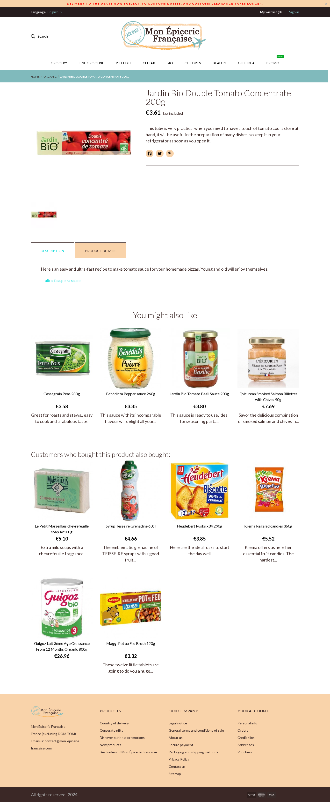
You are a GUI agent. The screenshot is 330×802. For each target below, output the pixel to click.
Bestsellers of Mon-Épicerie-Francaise (128, 752)
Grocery (59, 63)
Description (52, 251)
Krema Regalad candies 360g (268, 526)
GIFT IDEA (248, 60)
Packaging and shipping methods (193, 752)
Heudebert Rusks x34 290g (199, 526)
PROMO (274, 60)
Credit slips (246, 737)
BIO (170, 63)
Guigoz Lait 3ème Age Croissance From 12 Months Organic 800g (62, 646)
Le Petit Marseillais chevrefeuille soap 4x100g (62, 529)
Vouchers (244, 752)
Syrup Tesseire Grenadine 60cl (131, 526)
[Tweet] (160, 153)
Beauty (219, 63)
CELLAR (149, 63)
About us (176, 737)
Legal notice (178, 723)
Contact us (177, 766)
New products (110, 745)
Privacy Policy (179, 759)
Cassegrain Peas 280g (61, 393)
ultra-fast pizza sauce (62, 280)
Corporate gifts (111, 730)
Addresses (245, 745)
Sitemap (175, 774)
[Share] (149, 153)
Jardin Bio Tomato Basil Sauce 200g (199, 393)
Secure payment (181, 745)
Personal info (247, 723)
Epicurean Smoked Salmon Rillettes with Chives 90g (268, 396)
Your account (253, 710)
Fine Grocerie (91, 63)
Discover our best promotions (122, 737)
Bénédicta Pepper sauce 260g (130, 393)
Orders (242, 730)
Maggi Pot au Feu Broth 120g (130, 643)
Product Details (100, 251)
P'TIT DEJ (123, 63)
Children (193, 63)
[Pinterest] (170, 153)
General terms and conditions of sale (196, 730)
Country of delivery (114, 723)
